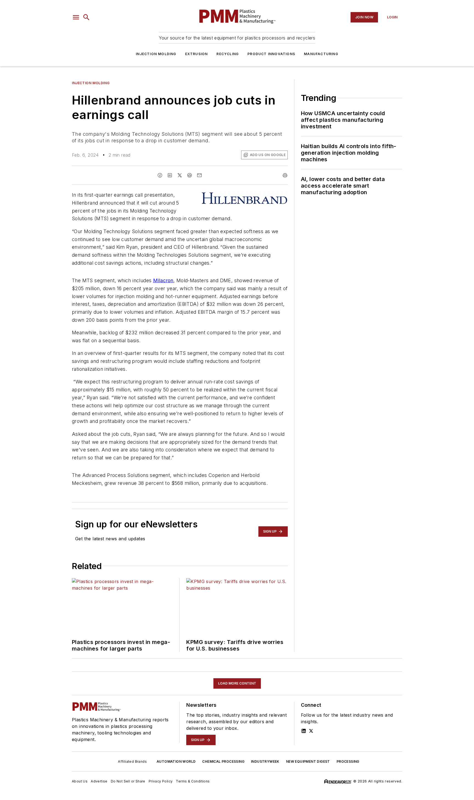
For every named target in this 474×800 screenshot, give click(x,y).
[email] (199, 175)
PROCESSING (348, 761)
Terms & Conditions (193, 781)
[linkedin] (170, 175)
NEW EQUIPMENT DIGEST (308, 761)
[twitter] (179, 175)
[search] (86, 17)
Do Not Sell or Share (128, 781)
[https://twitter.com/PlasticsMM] (311, 731)
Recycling (227, 54)
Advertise (99, 781)
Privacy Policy (161, 781)
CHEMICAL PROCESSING (223, 761)
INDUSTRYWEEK (265, 761)
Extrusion (196, 54)
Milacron (163, 280)
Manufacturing (321, 54)
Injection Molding (156, 54)
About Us (80, 781)
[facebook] (160, 175)
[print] (285, 175)
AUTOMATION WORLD (176, 761)
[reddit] (189, 175)
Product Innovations (271, 54)
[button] (76, 17)
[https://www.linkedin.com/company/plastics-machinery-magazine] (303, 731)
